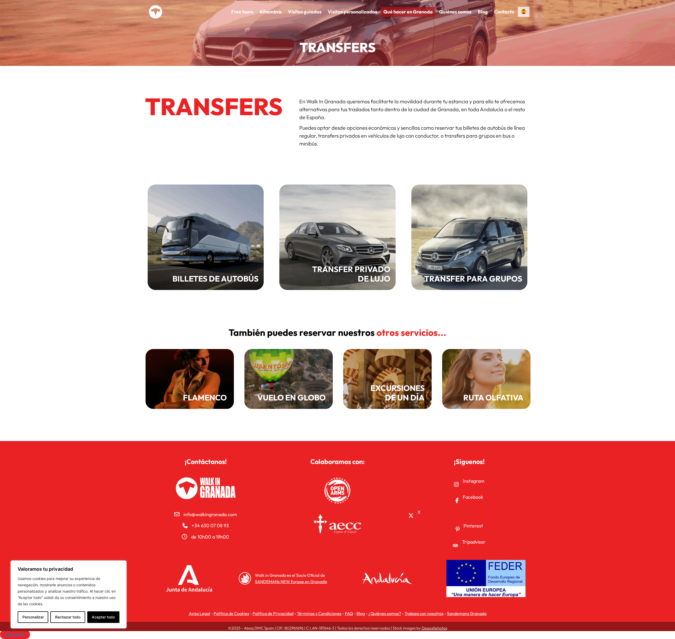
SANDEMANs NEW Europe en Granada (291, 581)
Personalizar (33, 617)
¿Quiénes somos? (384, 613)
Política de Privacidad (273, 613)
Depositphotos (434, 628)
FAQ (349, 613)
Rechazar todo (67, 617)
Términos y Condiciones (319, 613)
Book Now (15, 634)
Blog (360, 613)
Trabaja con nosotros (423, 613)
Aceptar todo (103, 617)
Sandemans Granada (466, 613)
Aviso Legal (199, 613)
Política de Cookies (231, 613)
